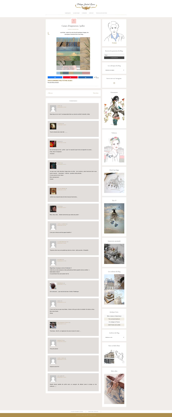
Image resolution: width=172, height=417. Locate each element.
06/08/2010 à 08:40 (61, 243)
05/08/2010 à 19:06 (61, 142)
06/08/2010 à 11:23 (61, 284)
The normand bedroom (114, 319)
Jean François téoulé (63, 322)
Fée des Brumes (61, 188)
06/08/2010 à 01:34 (61, 225)
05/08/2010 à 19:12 (61, 164)
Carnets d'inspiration (73, 29)
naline (59, 206)
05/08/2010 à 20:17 (61, 207)
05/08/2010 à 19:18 (61, 189)
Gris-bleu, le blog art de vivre (86, 6)
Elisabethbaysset (62, 241)
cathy (59, 105)
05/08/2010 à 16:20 (61, 107)
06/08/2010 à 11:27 (61, 302)
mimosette (60, 340)
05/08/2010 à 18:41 (61, 124)
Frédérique (60, 283)
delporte (59, 259)
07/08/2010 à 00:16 (61, 341)
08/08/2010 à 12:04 (61, 359)
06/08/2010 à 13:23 (61, 323)
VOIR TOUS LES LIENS (114, 325)
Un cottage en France (114, 322)
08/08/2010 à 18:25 (61, 377)
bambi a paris (60, 358)
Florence (59, 123)
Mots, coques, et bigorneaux (114, 316)
